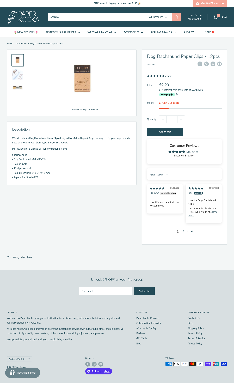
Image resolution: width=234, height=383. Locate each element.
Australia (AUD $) (16, 359)
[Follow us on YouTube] (100, 364)
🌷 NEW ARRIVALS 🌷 (26, 32)
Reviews (140, 333)
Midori (151, 64)
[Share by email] (219, 64)
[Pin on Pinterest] (206, 64)
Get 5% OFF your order (212, 3)
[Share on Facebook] (200, 64)
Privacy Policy (195, 343)
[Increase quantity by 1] (181, 119)
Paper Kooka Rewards (147, 318)
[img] (157, 188)
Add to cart (165, 131)
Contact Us (194, 318)
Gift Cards (141, 338)
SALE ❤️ (209, 32)
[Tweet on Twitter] (213, 64)
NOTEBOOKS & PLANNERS (61, 32)
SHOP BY (188, 32)
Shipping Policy (196, 328)
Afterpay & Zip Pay (146, 328)
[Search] (176, 17)
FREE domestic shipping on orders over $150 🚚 (117, 3)
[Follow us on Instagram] (94, 364)
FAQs (190, 323)
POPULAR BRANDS (161, 32)
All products (21, 43)
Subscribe (144, 291)
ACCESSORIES (131, 32)
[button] (154, 76)
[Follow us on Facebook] (87, 364)
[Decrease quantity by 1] (163, 119)
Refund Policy (195, 333)
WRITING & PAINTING (100, 32)
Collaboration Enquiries (148, 323)
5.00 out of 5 (193, 151)
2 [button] (183, 231)
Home (9, 43)
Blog (138, 343)
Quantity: (152, 119)
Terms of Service (196, 338)
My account (194, 18)
